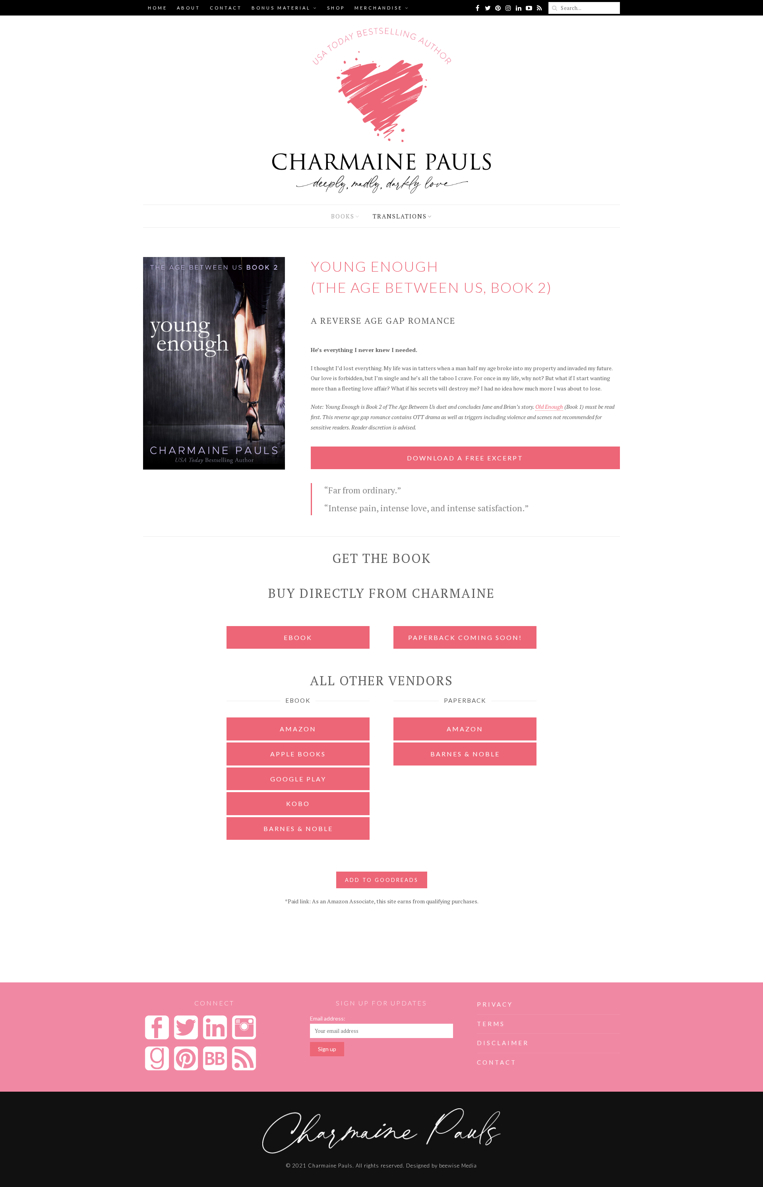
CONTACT (497, 1062)
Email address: (327, 1018)
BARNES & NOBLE (298, 828)
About (188, 7)
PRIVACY (495, 1004)
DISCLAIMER (503, 1042)
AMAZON (298, 729)
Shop (336, 7)
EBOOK (298, 637)
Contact (226, 7)
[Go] (554, 8)
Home (157, 7)
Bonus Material (281, 7)
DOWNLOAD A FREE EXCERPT (465, 458)
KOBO (298, 803)
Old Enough (549, 406)
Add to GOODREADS (381, 880)
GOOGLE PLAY (298, 779)
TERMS (491, 1023)
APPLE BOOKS (298, 754)
